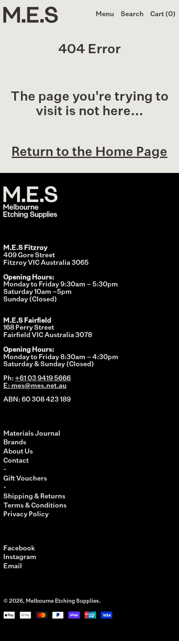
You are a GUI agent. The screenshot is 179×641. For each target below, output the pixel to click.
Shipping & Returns (34, 496)
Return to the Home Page (89, 152)
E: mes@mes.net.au (35, 386)
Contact (16, 461)
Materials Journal (31, 434)
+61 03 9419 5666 (43, 378)
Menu (105, 14)
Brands (14, 442)
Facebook (19, 548)
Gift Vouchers (25, 479)
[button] (132, 15)
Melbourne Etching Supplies (62, 601)
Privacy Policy (26, 514)
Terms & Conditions (35, 506)
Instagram (19, 557)
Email (12, 566)
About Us (18, 452)
